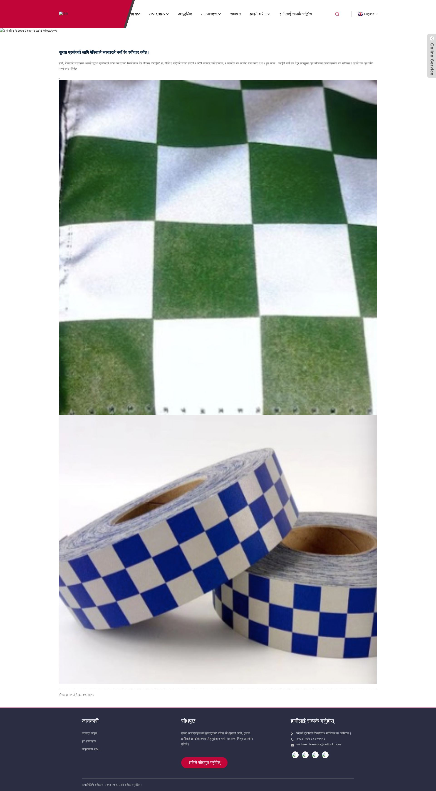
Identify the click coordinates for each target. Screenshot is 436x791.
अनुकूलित (185, 14)
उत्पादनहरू (157, 14)
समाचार (235, 14)
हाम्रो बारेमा (258, 14)
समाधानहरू (209, 14)
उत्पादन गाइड (89, 733)
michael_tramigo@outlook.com (318, 744)
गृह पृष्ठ (135, 14)
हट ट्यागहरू (89, 741)
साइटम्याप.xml (91, 749)
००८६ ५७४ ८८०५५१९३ (310, 739)
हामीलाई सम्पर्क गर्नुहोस (296, 14)
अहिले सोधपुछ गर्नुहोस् (204, 762)
